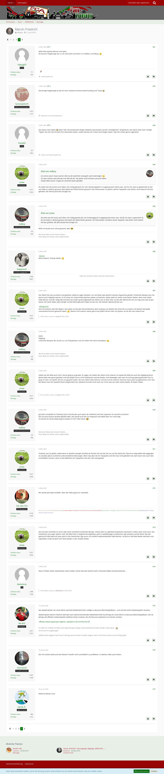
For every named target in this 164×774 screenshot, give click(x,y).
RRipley (20, 32)
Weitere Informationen (142, 771)
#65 (154, 206)
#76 (154, 650)
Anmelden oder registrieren (138, 3)
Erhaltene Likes (15, 72)
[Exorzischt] (59, 750)
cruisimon (16, 751)
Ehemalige (16, 753)
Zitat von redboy (48, 171)
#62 (154, 86)
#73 (154, 527)
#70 (154, 410)
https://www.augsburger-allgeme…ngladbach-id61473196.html (64, 622)
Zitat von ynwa (47, 213)
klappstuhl (45, 307)
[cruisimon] (8, 750)
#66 (154, 251)
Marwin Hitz (17, 748)
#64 (154, 164)
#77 (154, 689)
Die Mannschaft (68, 753)
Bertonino (59, 591)
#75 (154, 605)
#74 (154, 566)
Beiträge (13, 75)
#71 (154, 449)
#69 (154, 371)
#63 (154, 125)
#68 (154, 331)
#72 (154, 488)
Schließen (154, 771)
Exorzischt (66, 751)
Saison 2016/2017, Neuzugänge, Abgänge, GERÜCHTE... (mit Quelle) (88, 748)
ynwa (43, 256)
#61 (154, 47)
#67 (154, 290)
